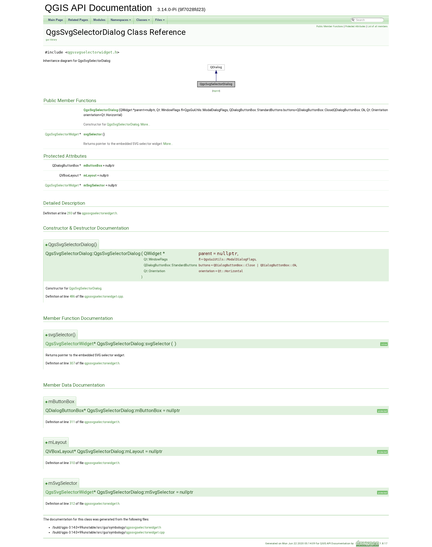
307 (72, 363)
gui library (51, 39)
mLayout (90, 175)
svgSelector (92, 134)
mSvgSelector (94, 185)
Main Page (55, 20)
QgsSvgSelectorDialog (100, 110)
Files (158, 20)
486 (72, 296)
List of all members (377, 26)
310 (72, 463)
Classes (141, 20)
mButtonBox (92, 165)
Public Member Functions (329, 26)
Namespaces (119, 20)
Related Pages (78, 20)
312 (72, 503)
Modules (99, 20)
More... (145, 124)
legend (216, 91)
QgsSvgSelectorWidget (62, 134)
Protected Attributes (355, 26)
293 (69, 213)
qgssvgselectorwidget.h (92, 52)
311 (72, 422)
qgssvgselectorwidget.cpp (103, 296)
